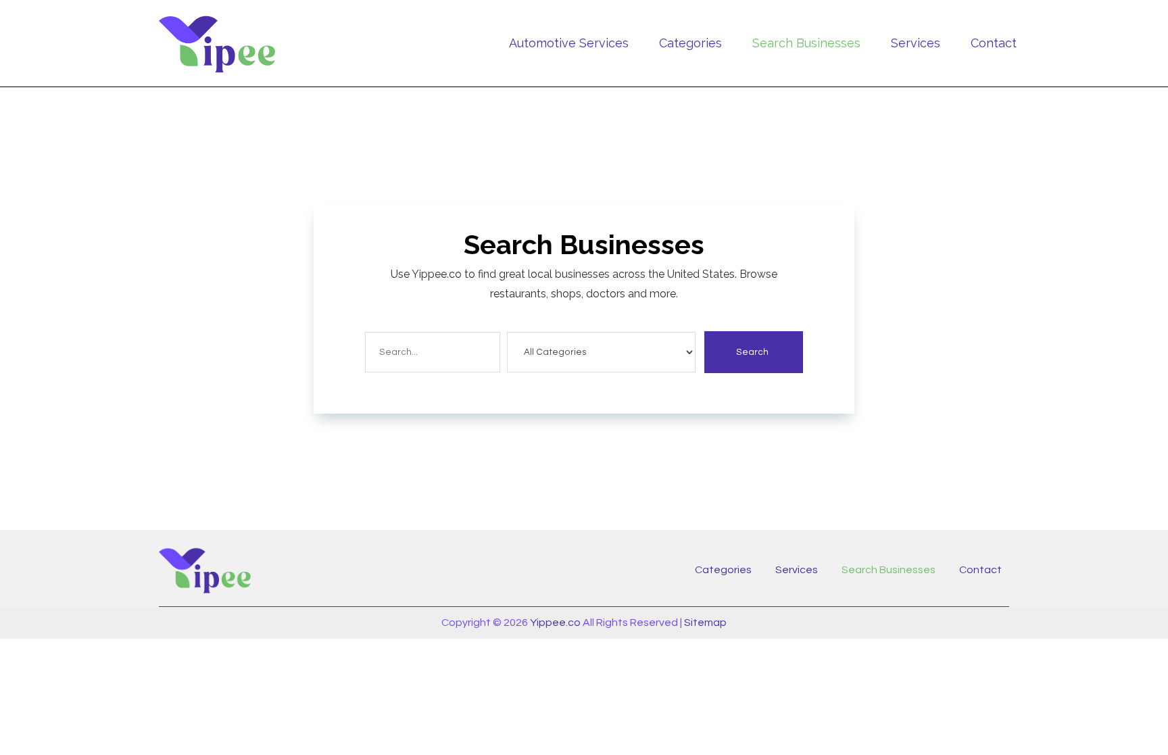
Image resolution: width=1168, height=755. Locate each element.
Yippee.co (555, 622)
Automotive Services (569, 43)
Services (915, 43)
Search (752, 352)
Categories (690, 43)
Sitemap (705, 622)
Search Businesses (806, 43)
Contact (994, 43)
